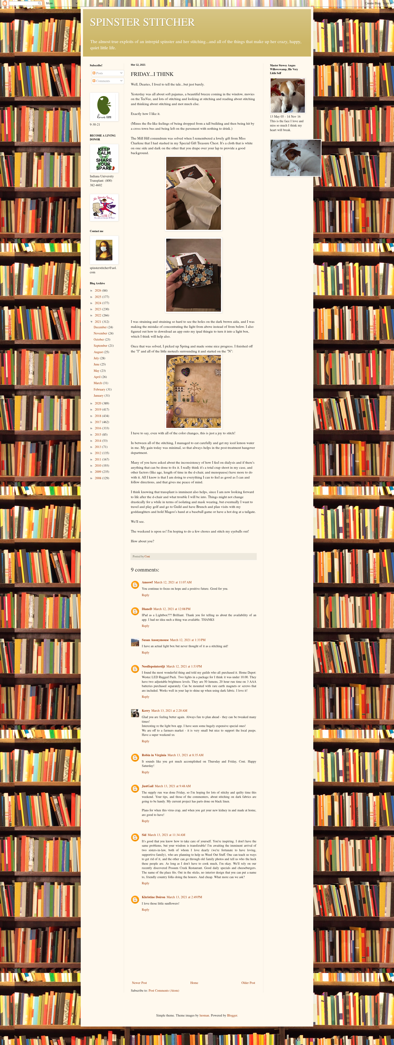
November (101, 333)
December (101, 327)
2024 (98, 303)
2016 (98, 428)
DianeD (147, 608)
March (98, 383)
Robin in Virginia (154, 755)
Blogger (232, 1015)
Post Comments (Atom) (164, 990)
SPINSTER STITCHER (142, 21)
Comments (102, 81)
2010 (98, 465)
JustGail (147, 786)
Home (194, 982)
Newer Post (139, 982)
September (101, 345)
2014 (98, 440)
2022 (98, 315)
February (100, 389)
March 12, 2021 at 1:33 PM (187, 640)
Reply (145, 595)
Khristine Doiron (153, 897)
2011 (98, 459)
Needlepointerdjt (153, 666)
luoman (204, 1015)
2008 (98, 478)
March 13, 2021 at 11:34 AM (166, 835)
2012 (98, 453)
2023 (98, 309)
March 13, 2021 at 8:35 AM (185, 755)
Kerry (146, 710)
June (97, 364)
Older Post (248, 982)
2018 (98, 416)
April (97, 377)
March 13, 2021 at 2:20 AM (169, 710)
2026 (98, 290)
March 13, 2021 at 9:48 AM (173, 786)
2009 (98, 471)
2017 (98, 422)
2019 (98, 409)
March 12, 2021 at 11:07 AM (173, 582)
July (97, 358)
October (99, 339)
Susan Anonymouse (155, 639)
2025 (98, 297)
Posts (99, 73)
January (99, 395)
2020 (98, 403)
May (97, 370)
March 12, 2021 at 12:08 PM (171, 609)
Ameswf (147, 582)
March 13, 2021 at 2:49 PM (184, 897)
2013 (98, 447)
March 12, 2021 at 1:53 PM (184, 666)
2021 (98, 321)
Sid (144, 834)
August (99, 352)
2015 (98, 434)
